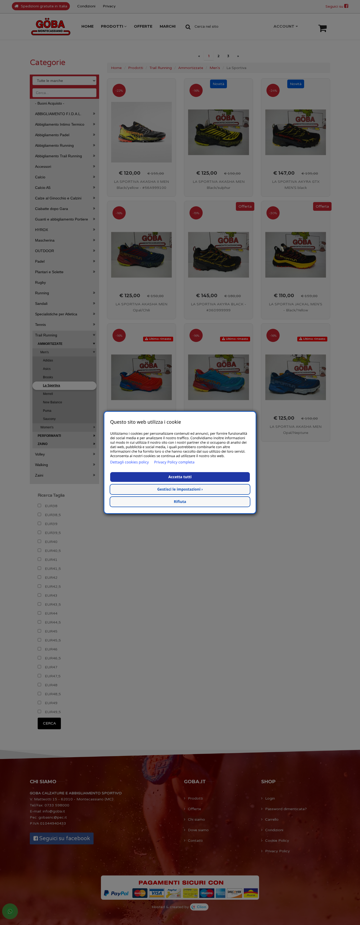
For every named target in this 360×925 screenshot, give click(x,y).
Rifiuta (180, 501)
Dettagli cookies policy (129, 462)
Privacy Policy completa (174, 462)
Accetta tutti (180, 476)
